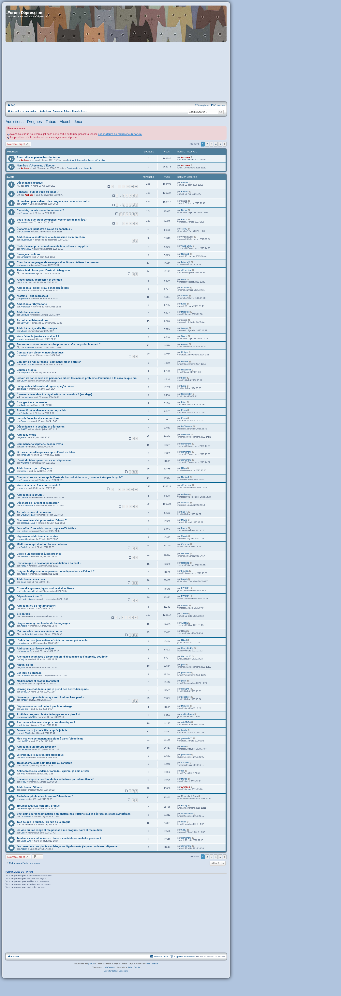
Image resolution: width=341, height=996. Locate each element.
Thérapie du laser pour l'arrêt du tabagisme (43, 270)
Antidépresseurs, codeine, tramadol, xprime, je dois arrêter (53, 771)
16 (128, 489)
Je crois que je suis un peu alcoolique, (40, 754)
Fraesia (184, 571)
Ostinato (185, 502)
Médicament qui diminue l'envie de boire (42, 544)
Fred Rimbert (152, 964)
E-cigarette (23, 613)
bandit (184, 730)
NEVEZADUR (27, 364)
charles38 (29, 347)
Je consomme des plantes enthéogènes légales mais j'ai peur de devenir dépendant (68, 846)
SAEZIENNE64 (28, 515)
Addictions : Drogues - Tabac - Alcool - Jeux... (46, 121)
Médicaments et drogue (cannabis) (38, 680)
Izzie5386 (25, 733)
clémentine (30, 273)
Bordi (23, 282)
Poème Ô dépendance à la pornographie (41, 410)
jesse (23, 683)
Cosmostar (186, 394)
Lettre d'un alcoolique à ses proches (39, 553)
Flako (183, 378)
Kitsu (183, 386)
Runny (24, 808)
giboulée (24, 298)
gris (22, 339)
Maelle (24, 222)
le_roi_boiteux (27, 599)
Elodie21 (25, 547)
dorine (28, 186)
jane (22, 437)
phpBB (91, 964)
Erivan (24, 213)
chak (183, 821)
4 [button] (215, 144)
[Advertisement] (116, 72)
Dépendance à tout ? (29, 596)
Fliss (23, 757)
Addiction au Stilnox (29, 787)
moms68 (185, 287)
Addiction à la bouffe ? (31, 494)
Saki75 (24, 429)
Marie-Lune (26, 841)
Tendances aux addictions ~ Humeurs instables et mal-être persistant (59, 838)
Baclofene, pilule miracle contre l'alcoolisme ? (45, 796)
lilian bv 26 (186, 656)
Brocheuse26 (27, 505)
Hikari (184, 468)
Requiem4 (25, 372)
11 (119, 186)
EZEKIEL (185, 588)
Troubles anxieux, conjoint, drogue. (38, 805)
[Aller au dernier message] (191, 157)
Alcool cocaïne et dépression (34, 512)
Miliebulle (25, 315)
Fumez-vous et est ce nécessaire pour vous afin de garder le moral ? (59, 344)
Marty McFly (27, 651)
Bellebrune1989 (28, 523)
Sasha (184, 336)
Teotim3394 (26, 816)
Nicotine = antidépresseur (32, 295)
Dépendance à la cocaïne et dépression (41, 426)
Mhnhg (24, 331)
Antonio (184, 295)
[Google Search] (221, 112)
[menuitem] (11, 105)
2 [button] (207, 144)
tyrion (23, 643)
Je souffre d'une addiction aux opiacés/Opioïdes (46, 528)
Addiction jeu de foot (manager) (36, 605)
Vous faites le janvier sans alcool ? (38, 336)
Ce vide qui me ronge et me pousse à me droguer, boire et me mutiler (59, 830)
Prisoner (25, 480)
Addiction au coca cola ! (31, 579)
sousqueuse (26, 240)
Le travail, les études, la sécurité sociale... (87, 160)
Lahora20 (25, 257)
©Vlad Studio (134, 967)
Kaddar (24, 290)
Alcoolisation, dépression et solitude (39, 279)
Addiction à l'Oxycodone (32, 304)
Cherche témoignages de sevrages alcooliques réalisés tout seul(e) (57, 262)
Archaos (25, 160)
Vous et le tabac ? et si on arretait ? (38, 485)
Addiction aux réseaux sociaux (35, 648)
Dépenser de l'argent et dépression (38, 502)
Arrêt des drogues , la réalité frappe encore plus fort (48, 714)
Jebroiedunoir (31, 634)
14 (132, 186)
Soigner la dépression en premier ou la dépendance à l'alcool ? (56, 571)
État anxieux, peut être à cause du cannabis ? (44, 228)
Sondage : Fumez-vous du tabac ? (38, 191)
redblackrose (187, 714)
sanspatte (25, 455)
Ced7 (23, 833)
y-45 (23, 667)
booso (23, 471)
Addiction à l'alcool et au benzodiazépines (43, 287)
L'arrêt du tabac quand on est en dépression (44, 460)
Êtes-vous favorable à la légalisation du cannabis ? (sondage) (54, 394)
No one (28, 397)
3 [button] (211, 144)
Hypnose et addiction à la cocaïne (37, 536)
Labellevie (25, 675)
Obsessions (187, 813)
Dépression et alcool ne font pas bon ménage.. (45, 706)
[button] (225, 144)
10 (136, 617)
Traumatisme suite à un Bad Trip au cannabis (44, 762)
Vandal (24, 700)
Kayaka (184, 191)
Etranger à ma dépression (32, 402)
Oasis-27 (185, 434)
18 (136, 489)
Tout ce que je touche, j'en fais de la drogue (43, 821)
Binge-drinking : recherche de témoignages (43, 623)
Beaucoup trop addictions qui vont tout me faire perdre (50, 697)
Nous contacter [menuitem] (161, 956)
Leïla (183, 746)
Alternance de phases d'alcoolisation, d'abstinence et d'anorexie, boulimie (62, 656)
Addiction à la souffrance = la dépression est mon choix (51, 237)
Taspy (184, 228)
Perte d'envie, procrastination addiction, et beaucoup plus (52, 246)
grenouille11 (186, 738)
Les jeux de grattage (29, 672)
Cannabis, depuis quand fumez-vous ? (40, 210)
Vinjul (23, 659)
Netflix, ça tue (25, 664)
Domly (184, 210)
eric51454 (186, 689)
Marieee (24, 265)
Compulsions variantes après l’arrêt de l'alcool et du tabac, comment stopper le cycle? (70, 477)
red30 (23, 782)
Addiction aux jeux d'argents (34, 468)
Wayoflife (25, 463)
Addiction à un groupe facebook (36, 746)
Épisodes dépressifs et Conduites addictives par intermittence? (55, 779)
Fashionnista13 (28, 591)
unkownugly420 (28, 717)
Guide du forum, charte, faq (80, 168)
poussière (186, 672)
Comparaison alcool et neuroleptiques (40, 352)
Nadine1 (185, 254)
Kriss (183, 304)
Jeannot (24, 556)
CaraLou (185, 544)
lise (182, 771)
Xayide (184, 536)
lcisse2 (184, 182)
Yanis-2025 (26, 249)
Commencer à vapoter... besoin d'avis (40, 444)
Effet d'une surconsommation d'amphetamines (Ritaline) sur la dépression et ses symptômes (73, 813)
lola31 (23, 389)
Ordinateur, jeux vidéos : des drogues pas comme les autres (53, 201)
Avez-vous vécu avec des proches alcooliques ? (46, 722)
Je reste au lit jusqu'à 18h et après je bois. (42, 730)
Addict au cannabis (28, 312)
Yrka (23, 773)
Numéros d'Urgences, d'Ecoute (35, 165)
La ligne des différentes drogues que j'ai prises (45, 386)
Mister (184, 779)
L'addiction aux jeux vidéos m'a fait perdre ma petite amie (52, 640)
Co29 (23, 381)
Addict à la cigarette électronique (37, 328)
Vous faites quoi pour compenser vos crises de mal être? (52, 219)
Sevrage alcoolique (28, 254)
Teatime (24, 531)
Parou (23, 566)
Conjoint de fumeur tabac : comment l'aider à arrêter (49, 361)
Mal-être (24, 709)
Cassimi (24, 765)
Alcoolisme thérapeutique (32, 320)
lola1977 (24, 741)
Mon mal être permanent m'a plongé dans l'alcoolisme (50, 738)
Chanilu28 (25, 231)
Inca (23, 582)
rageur (24, 799)
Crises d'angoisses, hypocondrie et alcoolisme (45, 588)
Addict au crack (26, 434)
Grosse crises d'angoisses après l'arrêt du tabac (46, 452)
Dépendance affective (30, 182)
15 (136, 186)
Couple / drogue (27, 369)
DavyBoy (25, 323)
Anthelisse (25, 306)
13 (128, 186)
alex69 (24, 539)
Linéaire (24, 497)
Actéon (24, 849)
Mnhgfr (24, 355)
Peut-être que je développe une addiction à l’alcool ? (49, 563)
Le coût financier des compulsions (38, 418)
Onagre (24, 421)
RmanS (184, 361)
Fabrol (184, 219)
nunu (23, 488)
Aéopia (24, 574)
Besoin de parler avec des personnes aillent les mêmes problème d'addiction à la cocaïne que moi (77, 378)
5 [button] (220, 144)
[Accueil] (116, 24)
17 (132, 489)
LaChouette (186, 426)
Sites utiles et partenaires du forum (38, 157)
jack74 (24, 446)
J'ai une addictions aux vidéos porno (39, 631)
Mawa (184, 520)
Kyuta (23, 405)
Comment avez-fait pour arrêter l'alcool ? (42, 520)
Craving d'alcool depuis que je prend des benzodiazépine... (53, 689)
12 (124, 186)
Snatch (24, 204)
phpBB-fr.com (109, 967)
